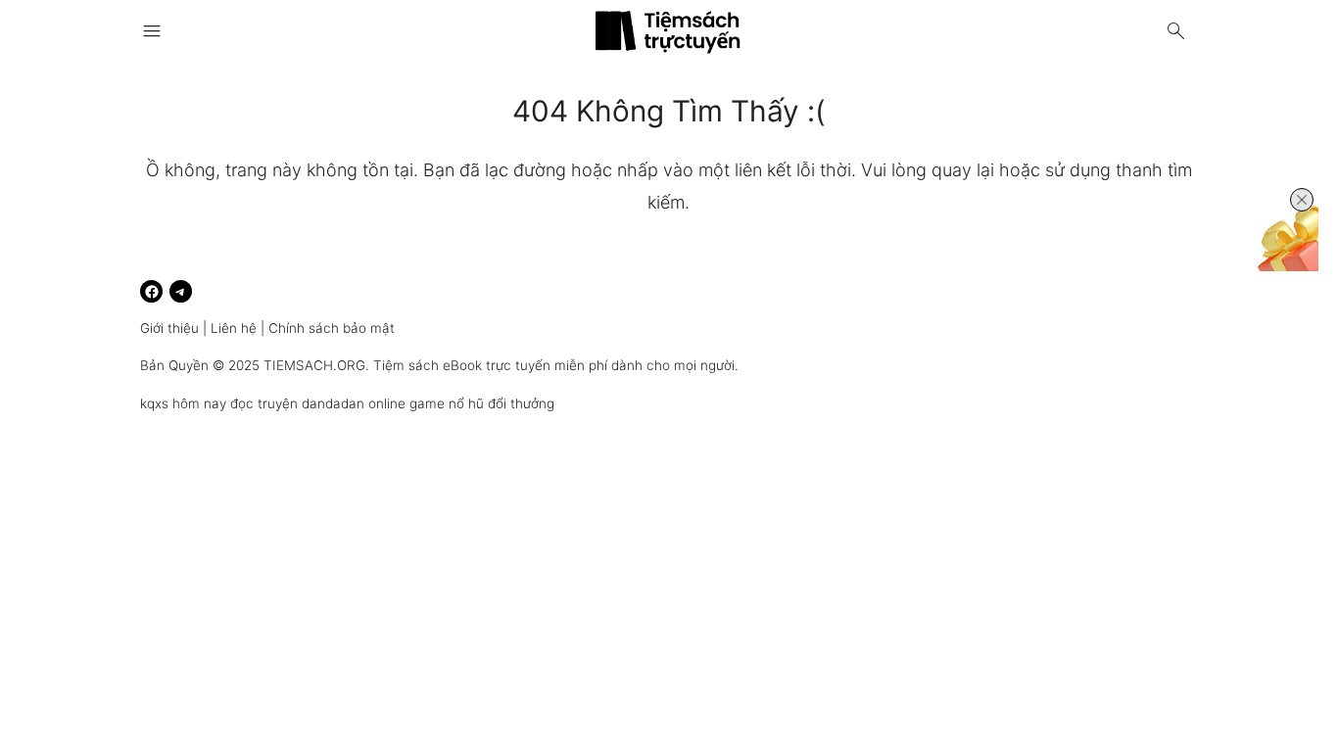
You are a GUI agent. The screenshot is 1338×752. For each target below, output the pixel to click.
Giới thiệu (169, 328)
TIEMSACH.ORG (314, 365)
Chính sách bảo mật (331, 328)
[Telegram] (180, 291)
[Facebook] (151, 291)
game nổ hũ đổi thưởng (481, 403)
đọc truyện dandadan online (318, 403)
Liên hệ (234, 328)
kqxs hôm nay (183, 403)
